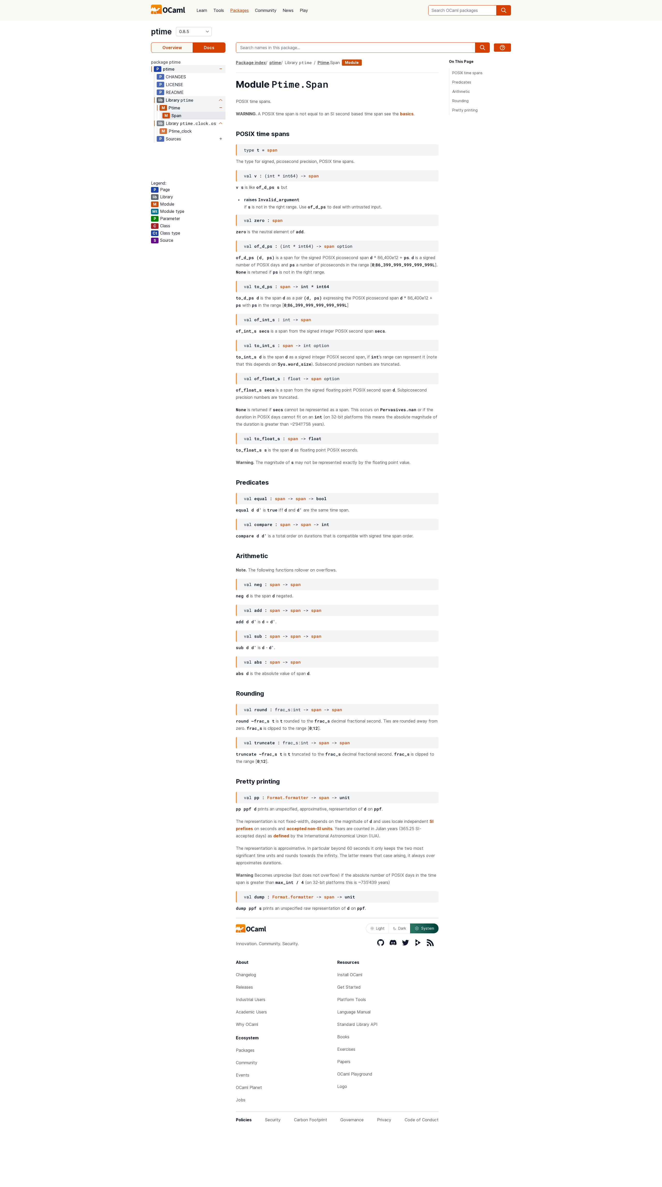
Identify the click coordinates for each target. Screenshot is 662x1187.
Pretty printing (465, 110)
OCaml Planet (249, 1087)
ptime (161, 31)
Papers (343, 1061)
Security (273, 1119)
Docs (209, 47)
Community (265, 10)
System (427, 928)
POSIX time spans (467, 73)
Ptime (174, 107)
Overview (172, 47)
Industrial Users (250, 999)
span (272, 150)
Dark (402, 928)
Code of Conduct (422, 1119)
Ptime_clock (180, 131)
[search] (503, 10)
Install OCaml (349, 974)
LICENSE (174, 84)
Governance (352, 1119)
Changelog (246, 974)
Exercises (346, 1049)
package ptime (166, 62)
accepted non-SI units (309, 828)
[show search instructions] (502, 47)
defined (281, 835)
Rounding (460, 101)
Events (242, 1075)
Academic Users (251, 1012)
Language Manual (354, 1012)
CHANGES (176, 76)
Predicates (461, 82)
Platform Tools (351, 999)
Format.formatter (288, 797)
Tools (218, 10)
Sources (173, 138)
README (175, 92)
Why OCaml (247, 1024)
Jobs (240, 1099)
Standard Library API (357, 1024)
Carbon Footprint (310, 1119)
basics (406, 113)
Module (352, 62)
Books (343, 1036)
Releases (244, 987)
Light (380, 928)
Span (176, 115)
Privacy (384, 1119)
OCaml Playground (354, 1074)
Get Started (349, 987)
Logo (342, 1086)
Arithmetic (461, 91)
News (288, 10)
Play (304, 10)
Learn (202, 10)
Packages (239, 10)
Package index (251, 62)
